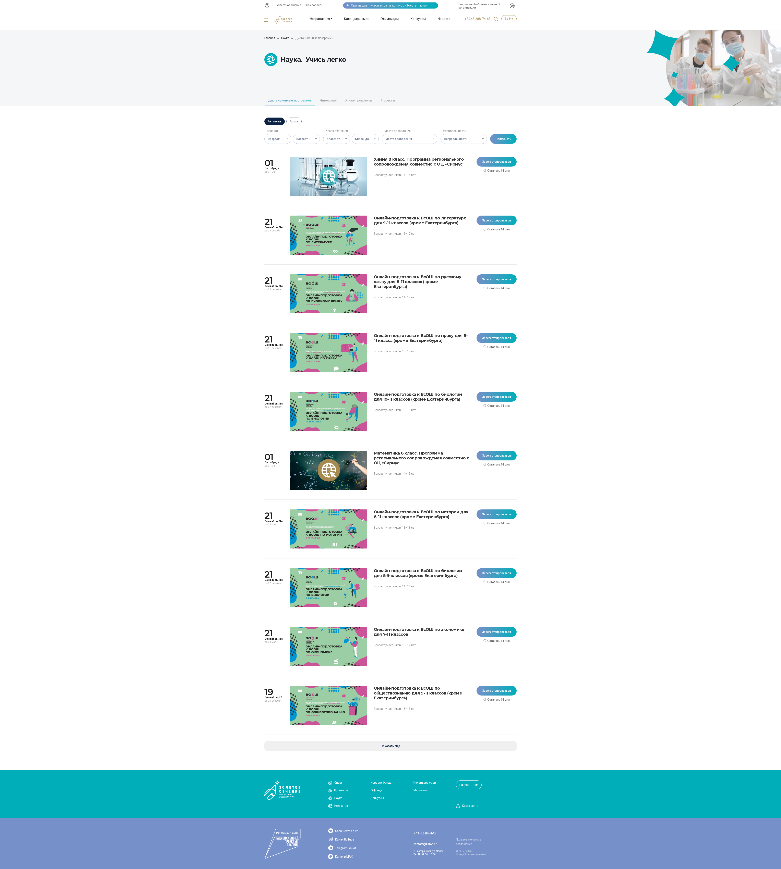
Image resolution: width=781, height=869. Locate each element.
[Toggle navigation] (266, 20)
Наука (285, 38)
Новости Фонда (381, 782)
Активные (274, 121)
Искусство (341, 805)
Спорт (338, 782)
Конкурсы (418, 19)
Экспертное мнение (288, 5)
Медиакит (420, 790)
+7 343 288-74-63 (478, 19)
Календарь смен (356, 19)
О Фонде (376, 790)
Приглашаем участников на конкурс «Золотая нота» (389, 5)
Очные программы (359, 100)
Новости (443, 19)
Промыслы (341, 790)
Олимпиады (390, 19)
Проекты (388, 100)
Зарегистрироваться (496, 161)
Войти (509, 18)
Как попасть (314, 5)
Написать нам (468, 784)
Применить (503, 139)
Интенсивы (328, 100)
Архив (294, 121)
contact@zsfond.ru (425, 844)
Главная (269, 38)
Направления (320, 19)
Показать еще (390, 746)
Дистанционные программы (290, 100)
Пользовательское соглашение (468, 842)
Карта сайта (470, 805)
